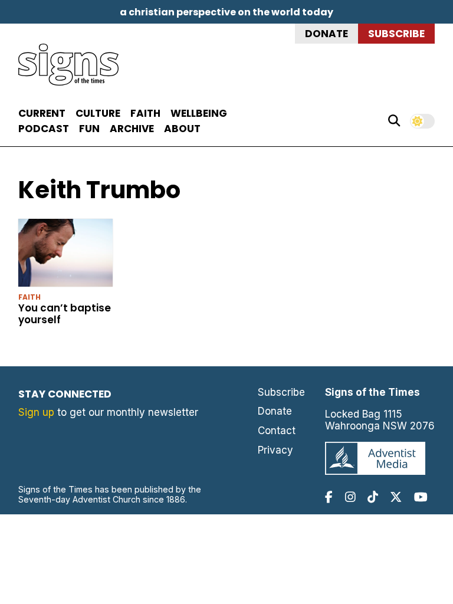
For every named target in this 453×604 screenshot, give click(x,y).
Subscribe (396, 34)
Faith (145, 113)
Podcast (43, 129)
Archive (132, 129)
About (182, 129)
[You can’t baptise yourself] (65, 255)
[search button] (394, 121)
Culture (98, 113)
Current (41, 113)
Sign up (36, 412)
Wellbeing (198, 113)
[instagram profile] (350, 497)
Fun (89, 129)
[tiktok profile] (372, 497)
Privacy (275, 450)
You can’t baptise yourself (64, 314)
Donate (326, 34)
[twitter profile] (396, 497)
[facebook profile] (329, 497)
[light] (422, 121)
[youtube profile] (421, 497)
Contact (277, 430)
